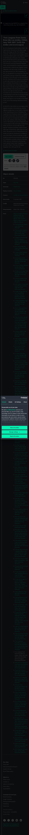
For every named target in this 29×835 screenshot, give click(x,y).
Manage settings (13, 432)
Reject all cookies (14, 436)
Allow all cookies (14, 427)
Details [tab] (10, 402)
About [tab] (25, 402)
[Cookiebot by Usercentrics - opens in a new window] (20, 398)
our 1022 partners (11, 409)
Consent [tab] (4, 402)
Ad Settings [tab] (18, 402)
